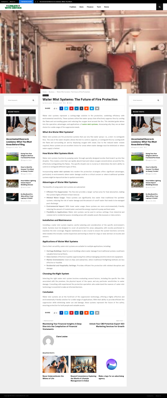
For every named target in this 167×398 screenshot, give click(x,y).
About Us (12, 1)
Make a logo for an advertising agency (111, 377)
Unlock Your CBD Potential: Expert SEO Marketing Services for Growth (106, 325)
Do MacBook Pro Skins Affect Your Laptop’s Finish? (27, 196)
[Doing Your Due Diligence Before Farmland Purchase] (12, 156)
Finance (90, 6)
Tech (99, 6)
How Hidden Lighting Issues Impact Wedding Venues (28, 182)
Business (45, 95)
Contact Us (4, 1)
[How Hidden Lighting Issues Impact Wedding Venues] (12, 184)
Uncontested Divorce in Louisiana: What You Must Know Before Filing (19, 141)
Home (106, 6)
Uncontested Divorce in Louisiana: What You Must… (56, 2)
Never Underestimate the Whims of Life (53, 377)
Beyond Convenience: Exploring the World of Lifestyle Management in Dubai (83, 378)
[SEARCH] (33, 100)
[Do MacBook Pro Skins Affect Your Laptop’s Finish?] (12, 197)
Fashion (73, 6)
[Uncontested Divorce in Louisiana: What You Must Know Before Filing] (21, 126)
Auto (82, 6)
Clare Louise (48, 103)
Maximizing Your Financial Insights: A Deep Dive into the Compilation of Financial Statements (62, 326)
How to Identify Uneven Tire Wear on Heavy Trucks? (27, 169)
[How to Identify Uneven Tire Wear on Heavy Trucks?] (12, 170)
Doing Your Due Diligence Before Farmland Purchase (28, 155)
